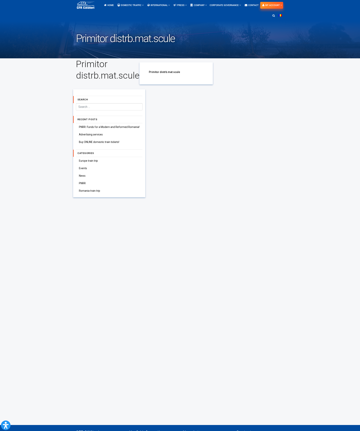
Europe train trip (88, 160)
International (159, 5)
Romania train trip (89, 190)
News (82, 175)
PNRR (82, 183)
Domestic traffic (131, 5)
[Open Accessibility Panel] (5, 425)
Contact (253, 5)
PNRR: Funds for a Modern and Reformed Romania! (109, 126)
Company (199, 5)
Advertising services (91, 134)
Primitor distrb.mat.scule (164, 72)
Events (83, 168)
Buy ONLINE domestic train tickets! (99, 141)
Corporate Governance (224, 5)
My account (272, 5)
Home (110, 5)
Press (181, 5)
